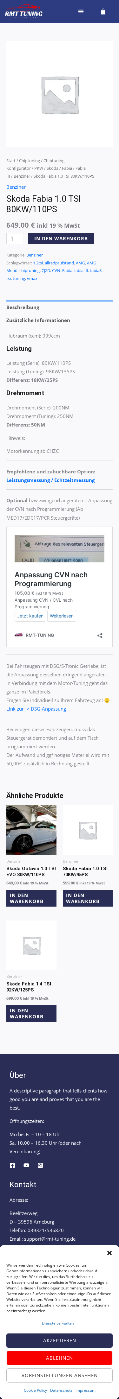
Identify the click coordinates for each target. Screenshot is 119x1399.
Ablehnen (59, 1358)
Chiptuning (29, 160)
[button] (109, 1253)
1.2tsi (38, 263)
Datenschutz (61, 1390)
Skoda (52, 168)
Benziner (22, 176)
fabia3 (96, 270)
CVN (56, 270)
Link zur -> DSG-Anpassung (36, 709)
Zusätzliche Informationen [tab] (38, 320)
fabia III (81, 270)
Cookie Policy (35, 1390)
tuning (19, 278)
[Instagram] (40, 1165)
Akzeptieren (59, 1340)
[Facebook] (12, 1165)
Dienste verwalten (58, 1323)
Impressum (86, 1390)
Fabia (67, 168)
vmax (32, 278)
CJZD (46, 270)
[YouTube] (26, 1165)
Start (11, 160)
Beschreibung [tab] (22, 307)
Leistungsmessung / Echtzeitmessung (50, 480)
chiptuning (29, 270)
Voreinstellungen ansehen (60, 1375)
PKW (38, 168)
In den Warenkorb (61, 238)
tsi (8, 278)
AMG (80, 263)
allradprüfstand (59, 263)
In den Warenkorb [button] (26, 898)
